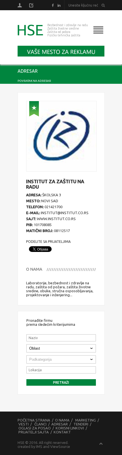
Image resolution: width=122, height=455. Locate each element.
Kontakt (62, 432)
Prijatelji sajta (33, 432)
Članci (40, 424)
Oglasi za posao (34, 428)
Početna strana (34, 420)
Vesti (23, 424)
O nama (62, 420)
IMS (39, 446)
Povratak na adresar (34, 80)
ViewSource (60, 446)
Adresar (59, 424)
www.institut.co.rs (56, 219)
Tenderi (80, 424)
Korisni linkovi (70, 428)
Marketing (85, 420)
